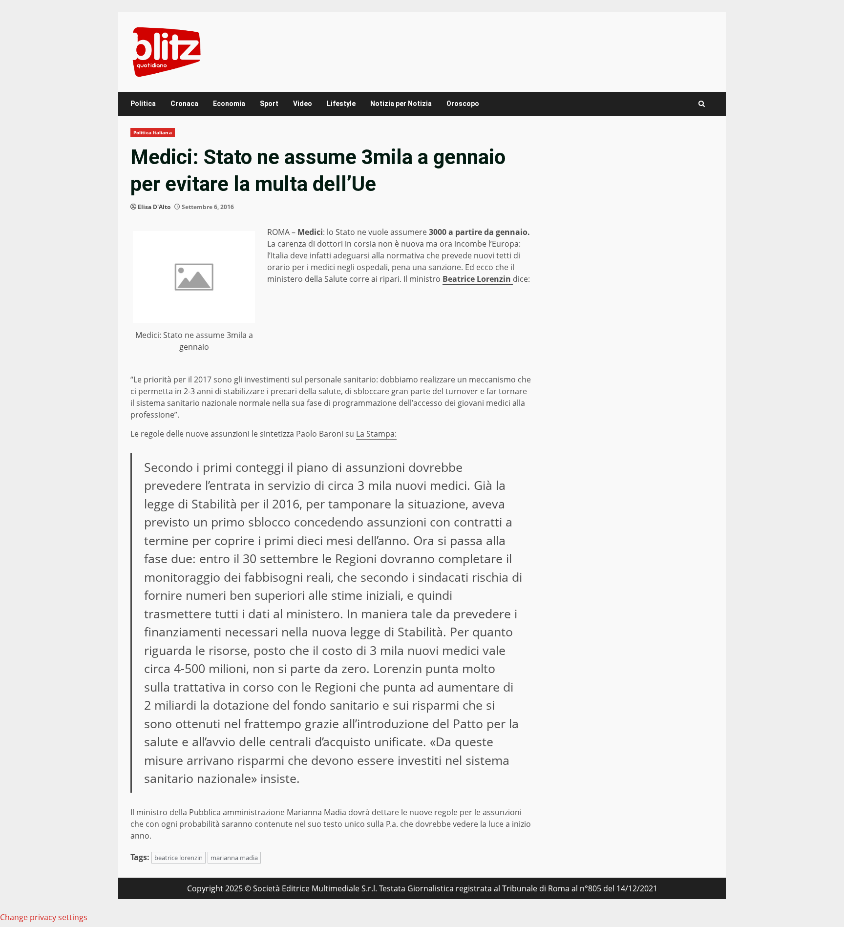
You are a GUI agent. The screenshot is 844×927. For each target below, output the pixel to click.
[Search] (701, 103)
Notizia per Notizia (401, 103)
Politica (143, 103)
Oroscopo (462, 103)
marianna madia (234, 857)
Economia (229, 103)
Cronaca (184, 103)
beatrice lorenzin (178, 857)
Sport (269, 103)
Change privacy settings (43, 917)
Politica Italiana (152, 132)
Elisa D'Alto (154, 207)
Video (302, 103)
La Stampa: (376, 433)
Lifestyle (341, 103)
